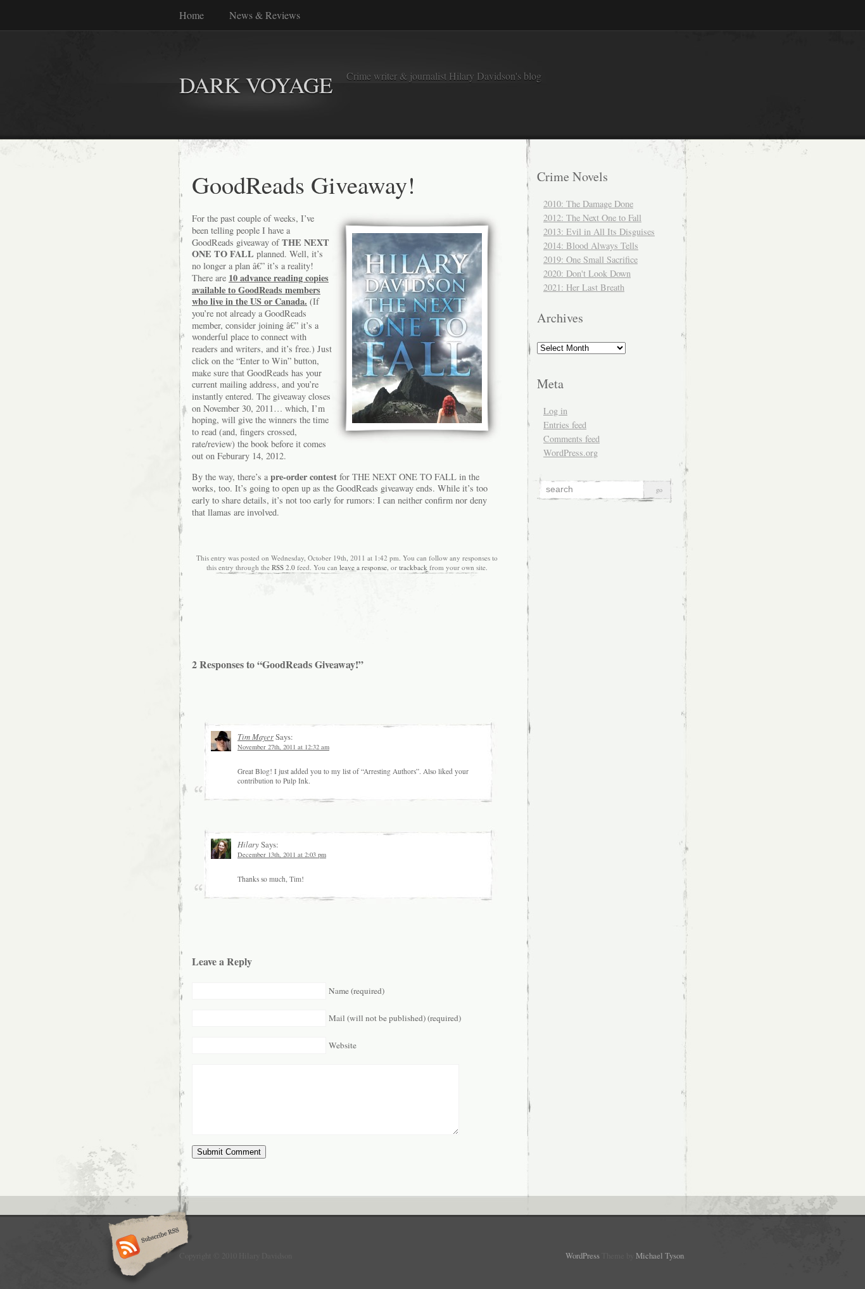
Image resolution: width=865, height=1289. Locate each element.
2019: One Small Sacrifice (590, 259)
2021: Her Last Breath (583, 287)
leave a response (363, 567)
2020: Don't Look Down (587, 273)
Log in (555, 411)
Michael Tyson (660, 1255)
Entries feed (564, 425)
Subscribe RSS (146, 1248)
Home (191, 15)
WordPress (582, 1255)
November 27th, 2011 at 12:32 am (283, 746)
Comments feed (571, 439)
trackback (413, 567)
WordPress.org (570, 453)
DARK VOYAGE (256, 84)
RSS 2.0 (283, 567)
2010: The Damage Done (588, 204)
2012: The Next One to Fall (592, 218)
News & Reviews (264, 15)
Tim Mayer (255, 736)
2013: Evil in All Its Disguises (599, 231)
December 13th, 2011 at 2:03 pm (281, 854)
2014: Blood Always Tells (590, 245)
